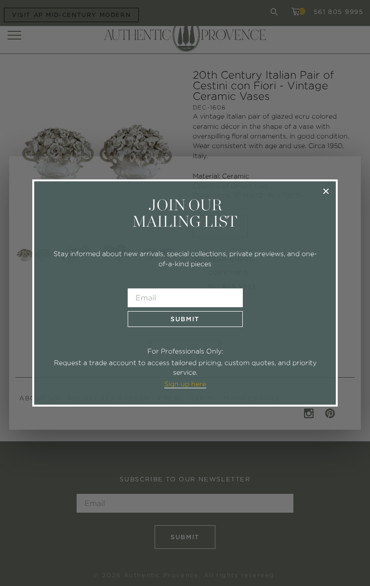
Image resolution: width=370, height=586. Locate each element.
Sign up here (185, 384)
